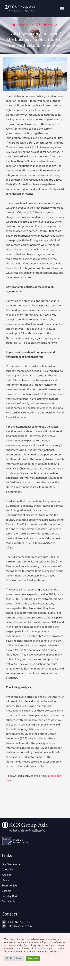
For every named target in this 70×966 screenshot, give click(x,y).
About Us (7, 869)
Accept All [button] (33, 958)
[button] (62, 8)
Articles (53, 24)
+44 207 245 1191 (20, 922)
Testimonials (10, 885)
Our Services (9, 864)
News (5, 880)
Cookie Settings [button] (14, 958)
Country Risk (9, 896)
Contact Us (8, 901)
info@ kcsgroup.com (20, 926)
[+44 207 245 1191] (4, 922)
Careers (6, 891)
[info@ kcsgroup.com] (4, 926)
